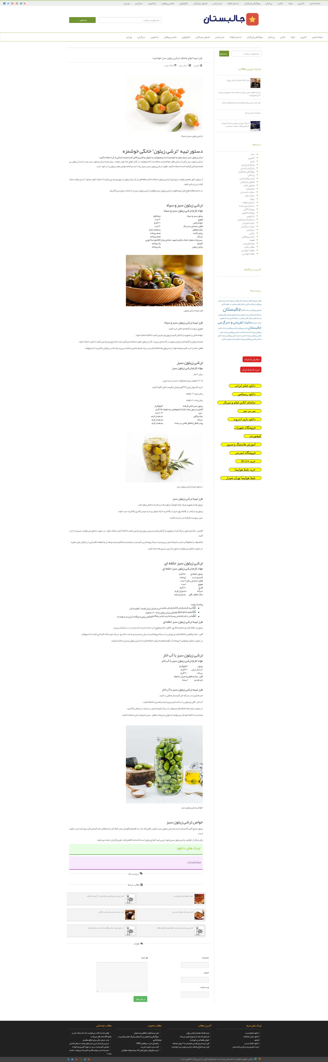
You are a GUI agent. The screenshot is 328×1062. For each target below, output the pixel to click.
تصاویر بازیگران (200, 3)
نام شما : (205, 958)
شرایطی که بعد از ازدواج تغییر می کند (194, 1036)
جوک (290, 3)
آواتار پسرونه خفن (245, 300)
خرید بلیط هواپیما (245, 469)
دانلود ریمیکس (247, 394)
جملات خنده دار (247, 192)
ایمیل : (206, 972)
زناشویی (152, 3)
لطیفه (252, 240)
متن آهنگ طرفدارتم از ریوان (197, 1033)
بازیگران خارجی (248, 168)
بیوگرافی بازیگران (252, 3)
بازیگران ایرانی (248, 164)
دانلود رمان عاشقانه (251, 1036)
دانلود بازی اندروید (245, 419)
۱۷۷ (253, 154)
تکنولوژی (183, 3)
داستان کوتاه (233, 3)
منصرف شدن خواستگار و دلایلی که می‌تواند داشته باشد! (90, 1052)
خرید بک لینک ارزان (251, 369)
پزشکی (268, 3)
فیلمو (257, 1040)
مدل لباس (217, 3)
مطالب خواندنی (248, 250)
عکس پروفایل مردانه (230, 328)
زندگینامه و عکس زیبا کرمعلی (250, 315)
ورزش (127, 3)
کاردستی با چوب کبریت (149, 1047)
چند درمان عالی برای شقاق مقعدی (96, 1040)
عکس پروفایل (167, 3)
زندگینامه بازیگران (246, 219)
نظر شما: (144, 958)
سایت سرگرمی (248, 226)
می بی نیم (249, 411)
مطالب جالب (249, 246)
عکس (280, 3)
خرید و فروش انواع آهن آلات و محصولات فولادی (140, 1050)
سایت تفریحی (248, 222)
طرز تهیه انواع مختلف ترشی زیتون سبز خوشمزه (177, 58)
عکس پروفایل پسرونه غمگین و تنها (243, 339)
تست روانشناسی (247, 178)
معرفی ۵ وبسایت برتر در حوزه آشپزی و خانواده (90, 1047)
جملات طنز (250, 195)
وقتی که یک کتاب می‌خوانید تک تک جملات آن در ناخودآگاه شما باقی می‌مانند (92, 1034)
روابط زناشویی (248, 212)
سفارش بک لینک (252, 359)
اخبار (252, 161)
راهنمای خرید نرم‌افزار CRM (147, 1043)
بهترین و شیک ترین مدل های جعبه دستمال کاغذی (89, 1043)
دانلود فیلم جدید (252, 1033)
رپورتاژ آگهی (249, 209)
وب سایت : (204, 987)
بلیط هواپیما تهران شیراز (241, 478)
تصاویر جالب (249, 185)
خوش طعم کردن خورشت (199, 1040)
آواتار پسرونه (256, 300)
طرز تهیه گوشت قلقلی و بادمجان (146, 1033)
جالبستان (250, 188)
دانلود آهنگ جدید (251, 1043)
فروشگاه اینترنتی (245, 452)
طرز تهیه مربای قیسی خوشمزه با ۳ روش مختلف (190, 1043)
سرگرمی (139, 3)
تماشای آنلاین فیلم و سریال (239, 402)
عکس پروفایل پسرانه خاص (229, 332)
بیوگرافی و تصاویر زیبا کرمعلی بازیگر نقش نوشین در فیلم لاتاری (139, 1038)
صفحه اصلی (315, 3)
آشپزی (301, 3)
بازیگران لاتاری (250, 304)
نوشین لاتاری (226, 339)
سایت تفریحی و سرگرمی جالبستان (239, 324)
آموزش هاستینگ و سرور (241, 444)
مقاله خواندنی (248, 253)
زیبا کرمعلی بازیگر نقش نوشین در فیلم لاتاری (245, 318)
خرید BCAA (248, 461)
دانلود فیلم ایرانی (245, 385)
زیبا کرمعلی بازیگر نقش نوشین (229, 315)
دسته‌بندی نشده (247, 205)
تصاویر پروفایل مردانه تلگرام (251, 310)
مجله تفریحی (249, 243)
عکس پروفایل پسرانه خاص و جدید (249, 335)
